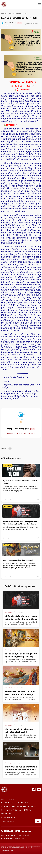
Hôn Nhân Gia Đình (7, 838)
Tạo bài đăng (26, 831)
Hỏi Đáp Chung (19, 838)
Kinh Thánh (11, 835)
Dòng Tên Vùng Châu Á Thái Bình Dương (15, 803)
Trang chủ (4, 13)
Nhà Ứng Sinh (6, 814)
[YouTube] (39, 789)
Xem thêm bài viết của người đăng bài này (21, 433)
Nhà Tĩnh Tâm (27, 810)
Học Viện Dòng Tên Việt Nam (27, 806)
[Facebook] (34, 789)
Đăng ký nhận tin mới (8, 817)
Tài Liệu (19, 835)
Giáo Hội (4, 835)
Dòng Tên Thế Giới (7, 799)
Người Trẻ (26, 835)
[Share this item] (38, 499)
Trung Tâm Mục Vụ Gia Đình (11, 810)
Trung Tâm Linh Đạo (8, 806)
